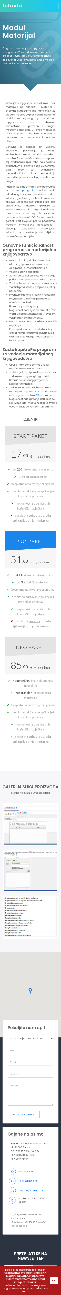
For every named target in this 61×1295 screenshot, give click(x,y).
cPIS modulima (43, 395)
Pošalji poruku (23, 1114)
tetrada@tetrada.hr (30, 1190)
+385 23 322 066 (28, 1181)
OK (54, 1280)
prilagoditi (28, 190)
